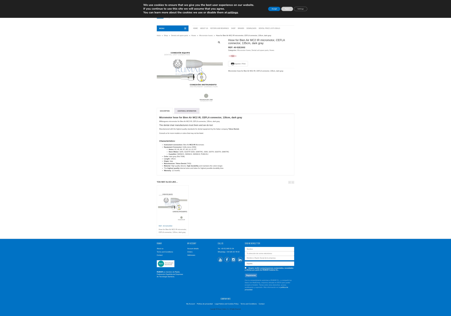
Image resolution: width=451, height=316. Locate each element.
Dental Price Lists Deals (269, 28)
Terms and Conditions (165, 252)
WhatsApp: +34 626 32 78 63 (228, 252)
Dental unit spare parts (179, 35)
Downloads (251, 28)
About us (204, 28)
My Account (190, 304)
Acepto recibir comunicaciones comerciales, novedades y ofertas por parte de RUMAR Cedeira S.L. (269, 269)
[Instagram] (233, 259)
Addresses (191, 255)
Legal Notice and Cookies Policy (227, 304)
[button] (219, 42)
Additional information (186, 111)
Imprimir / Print (240, 64)
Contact (160, 255)
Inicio (159, 35)
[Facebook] (226, 259)
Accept (274, 9)
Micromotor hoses (206, 35)
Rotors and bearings (219, 28)
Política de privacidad (205, 304)
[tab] (165, 111)
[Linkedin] (240, 259)
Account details (193, 248)
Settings (300, 9)
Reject (287, 9)
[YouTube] (220, 259)
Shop (233, 28)
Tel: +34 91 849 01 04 (226, 248)
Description (165, 111)
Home (195, 28)
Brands (241, 28)
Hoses (193, 35)
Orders (189, 252)
